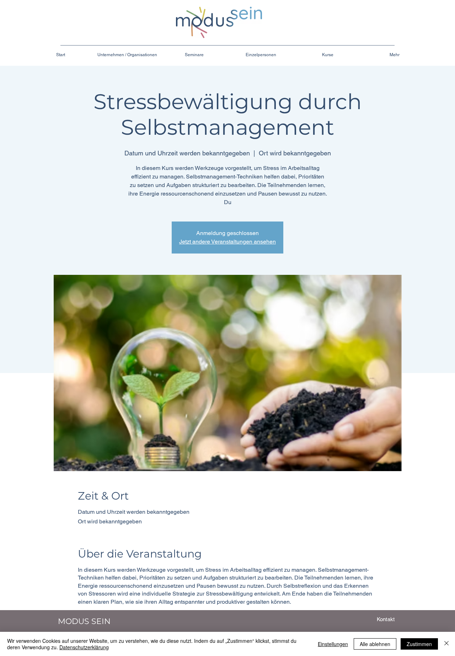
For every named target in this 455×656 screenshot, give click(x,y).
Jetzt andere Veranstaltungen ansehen (227, 241)
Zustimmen (419, 643)
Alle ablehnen (375, 643)
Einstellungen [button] (333, 643)
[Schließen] (446, 644)
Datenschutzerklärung (84, 647)
